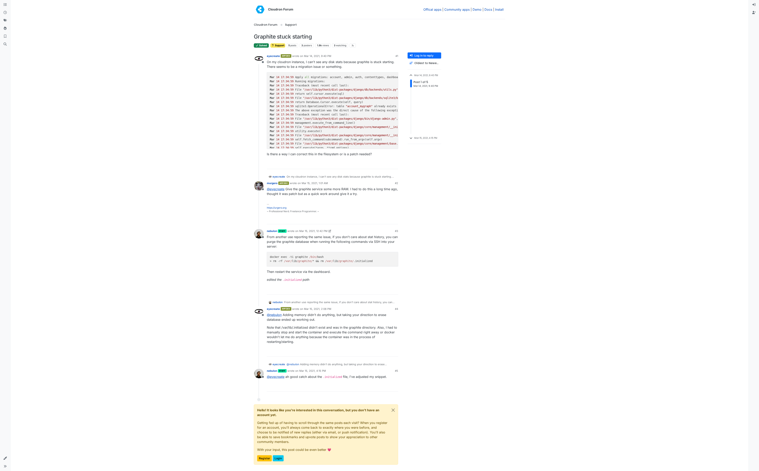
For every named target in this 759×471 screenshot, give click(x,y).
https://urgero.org (276, 207)
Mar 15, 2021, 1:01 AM (315, 183)
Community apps (457, 9)
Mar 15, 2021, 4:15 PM (312, 370)
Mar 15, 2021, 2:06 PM (317, 308)
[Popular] (5, 28)
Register (264, 458)
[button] (5, 458)
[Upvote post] (388, 164)
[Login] (753, 5)
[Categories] (5, 5)
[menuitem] (753, 5)
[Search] (5, 44)
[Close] (393, 410)
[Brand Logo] (260, 9)
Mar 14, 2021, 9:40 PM (317, 56)
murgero (272, 183)
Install (499, 9)
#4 (396, 308)
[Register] (753, 12)
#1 (397, 56)
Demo (477, 9)
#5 (396, 370)
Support (279, 45)
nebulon (272, 231)
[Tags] (5, 20)
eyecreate (273, 56)
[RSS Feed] (353, 45)
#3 (396, 231)
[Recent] (5, 12)
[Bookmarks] (5, 36)
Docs (488, 9)
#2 (396, 183)
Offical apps (432, 9)
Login (278, 458)
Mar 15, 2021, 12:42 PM (313, 231)
